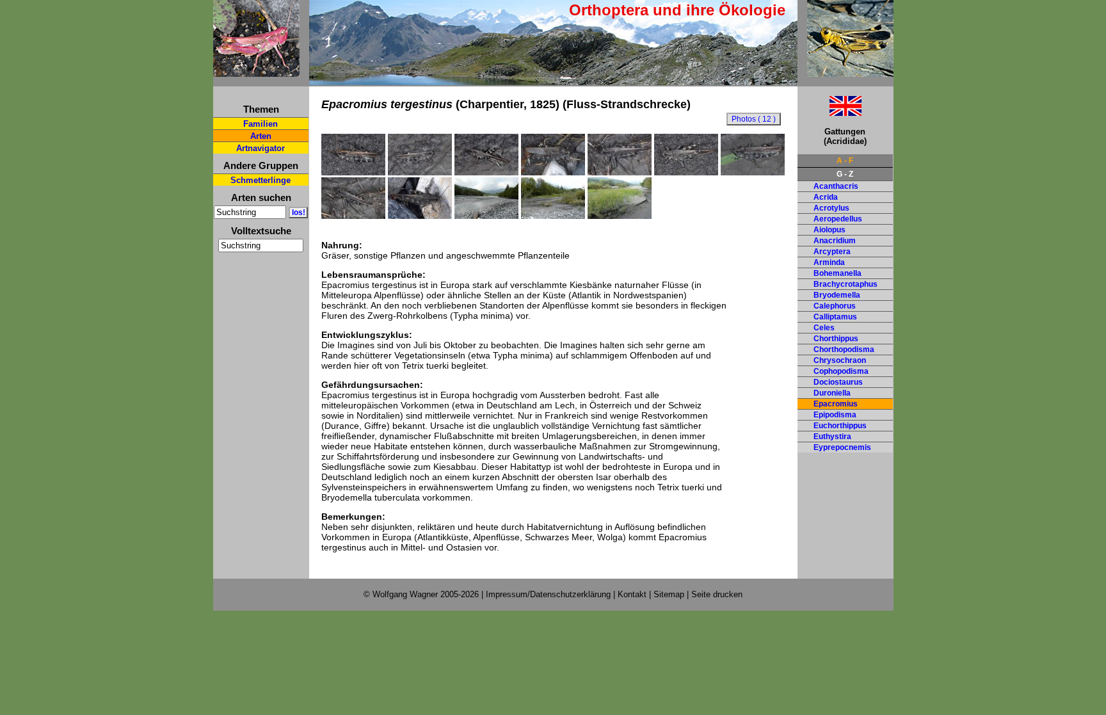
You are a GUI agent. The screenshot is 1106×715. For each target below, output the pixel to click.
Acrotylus (831, 208)
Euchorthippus (840, 425)
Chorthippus (835, 338)
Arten (260, 136)
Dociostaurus (838, 382)
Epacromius (835, 403)
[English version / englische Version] (829, 112)
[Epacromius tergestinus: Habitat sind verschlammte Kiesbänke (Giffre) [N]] (553, 216)
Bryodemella (836, 295)
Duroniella (832, 393)
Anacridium (834, 240)
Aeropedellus (837, 218)
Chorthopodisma (843, 349)
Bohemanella (837, 273)
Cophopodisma (841, 371)
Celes (824, 327)
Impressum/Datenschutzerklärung (548, 594)
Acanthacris (835, 186)
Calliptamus (835, 316)
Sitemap (668, 594)
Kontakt (632, 594)
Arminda (829, 262)
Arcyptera (832, 251)
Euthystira (832, 436)
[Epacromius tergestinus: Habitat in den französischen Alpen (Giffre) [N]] (486, 216)
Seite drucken (716, 594)
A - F (845, 160)
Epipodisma (834, 414)
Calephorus (834, 305)
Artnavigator (260, 148)
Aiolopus (829, 229)
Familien (260, 124)
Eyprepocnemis (842, 447)
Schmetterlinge (260, 180)
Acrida (825, 197)
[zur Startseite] (256, 71)
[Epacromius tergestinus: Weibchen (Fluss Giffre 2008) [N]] (553, 172)
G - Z (845, 174)
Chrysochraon (839, 360)
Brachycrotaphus (845, 284)
